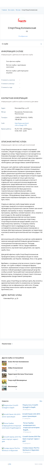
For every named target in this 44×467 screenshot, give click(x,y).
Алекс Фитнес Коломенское (18, 362)
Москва (18, 10)
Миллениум (12, 386)
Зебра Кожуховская (15, 368)
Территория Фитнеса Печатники (20, 374)
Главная (4, 10)
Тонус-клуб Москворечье (17, 380)
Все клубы (11, 10)
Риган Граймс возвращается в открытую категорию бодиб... (31, 426)
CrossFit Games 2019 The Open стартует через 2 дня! (31, 438)
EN (10, 464)
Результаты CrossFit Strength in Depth (30, 406)
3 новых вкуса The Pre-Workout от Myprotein (31, 449)
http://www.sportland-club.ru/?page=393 (22, 124)
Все (41, 401)
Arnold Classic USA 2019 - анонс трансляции (31, 415)
